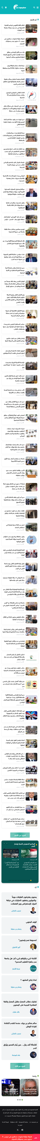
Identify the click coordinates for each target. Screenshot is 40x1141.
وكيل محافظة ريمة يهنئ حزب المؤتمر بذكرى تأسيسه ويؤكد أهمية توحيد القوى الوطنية (13, 539)
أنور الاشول (16, 947)
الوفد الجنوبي (31, 921)
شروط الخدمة (5, 1122)
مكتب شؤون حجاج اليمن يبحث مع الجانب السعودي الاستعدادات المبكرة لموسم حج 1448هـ (14, 670)
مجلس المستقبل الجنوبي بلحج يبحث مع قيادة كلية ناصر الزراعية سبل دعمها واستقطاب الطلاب (13, 326)
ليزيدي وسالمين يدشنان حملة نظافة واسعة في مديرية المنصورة (14, 230)
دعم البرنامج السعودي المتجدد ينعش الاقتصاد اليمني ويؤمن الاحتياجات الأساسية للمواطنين (29, 865)
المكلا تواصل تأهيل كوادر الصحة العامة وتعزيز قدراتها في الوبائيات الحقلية (15, 742)
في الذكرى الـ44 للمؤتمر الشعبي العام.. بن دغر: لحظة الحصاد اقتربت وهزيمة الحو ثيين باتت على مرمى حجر (13, 795)
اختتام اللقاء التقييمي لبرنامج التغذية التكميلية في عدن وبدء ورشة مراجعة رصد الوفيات (14, 27)
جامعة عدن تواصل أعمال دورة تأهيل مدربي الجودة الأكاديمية (14, 459)
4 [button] (26, 880)
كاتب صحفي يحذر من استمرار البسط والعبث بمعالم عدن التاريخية (14, 390)
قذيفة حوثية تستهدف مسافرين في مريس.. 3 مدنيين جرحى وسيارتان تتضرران (14, 41)
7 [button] (21, 880)
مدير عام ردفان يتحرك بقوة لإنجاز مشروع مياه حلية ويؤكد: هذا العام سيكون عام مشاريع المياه (14, 447)
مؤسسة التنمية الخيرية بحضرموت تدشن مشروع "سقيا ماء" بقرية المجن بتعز (13, 364)
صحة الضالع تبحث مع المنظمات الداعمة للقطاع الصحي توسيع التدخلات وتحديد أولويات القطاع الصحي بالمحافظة (13, 136)
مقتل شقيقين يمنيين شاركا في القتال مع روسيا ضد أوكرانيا (13, 618)
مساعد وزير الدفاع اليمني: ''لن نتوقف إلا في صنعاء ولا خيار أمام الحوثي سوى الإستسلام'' (13, 821)
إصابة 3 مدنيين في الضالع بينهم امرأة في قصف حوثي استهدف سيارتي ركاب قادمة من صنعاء (13, 486)
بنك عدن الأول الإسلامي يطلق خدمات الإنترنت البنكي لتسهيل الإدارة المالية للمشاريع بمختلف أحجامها (13, 54)
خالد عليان (16, 1011)
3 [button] (27, 880)
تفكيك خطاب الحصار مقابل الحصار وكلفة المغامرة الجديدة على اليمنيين (20, 1002)
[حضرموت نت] (20, 7)
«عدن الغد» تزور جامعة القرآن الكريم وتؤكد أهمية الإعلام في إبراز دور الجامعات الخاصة (14, 378)
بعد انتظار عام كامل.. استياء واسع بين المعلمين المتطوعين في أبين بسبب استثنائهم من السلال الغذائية (13, 151)
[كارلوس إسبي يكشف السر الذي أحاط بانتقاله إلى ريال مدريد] (11, 1087)
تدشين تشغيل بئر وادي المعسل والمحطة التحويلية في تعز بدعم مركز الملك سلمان (14, 656)
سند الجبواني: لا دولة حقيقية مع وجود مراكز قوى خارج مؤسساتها (13, 578)
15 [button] (9, 880)
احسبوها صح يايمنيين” (28, 939)
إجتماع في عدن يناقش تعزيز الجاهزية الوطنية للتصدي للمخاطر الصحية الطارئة (14, 643)
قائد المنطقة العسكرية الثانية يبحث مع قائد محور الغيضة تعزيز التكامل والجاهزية (13, 243)
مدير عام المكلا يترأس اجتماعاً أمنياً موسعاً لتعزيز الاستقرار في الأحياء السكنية (14, 270)
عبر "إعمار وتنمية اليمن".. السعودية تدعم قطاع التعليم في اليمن (11, 864)
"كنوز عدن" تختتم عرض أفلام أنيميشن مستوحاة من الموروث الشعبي (13, 768)
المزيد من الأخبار (20, 835)
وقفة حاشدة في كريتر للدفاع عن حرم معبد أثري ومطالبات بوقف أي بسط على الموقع (14, 729)
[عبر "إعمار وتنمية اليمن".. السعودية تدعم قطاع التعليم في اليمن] (11, 853)
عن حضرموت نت (33, 1122)
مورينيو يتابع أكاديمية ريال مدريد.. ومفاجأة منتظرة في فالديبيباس (30, 1091)
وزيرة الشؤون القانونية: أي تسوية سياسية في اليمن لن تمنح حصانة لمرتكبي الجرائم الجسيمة (15, 313)
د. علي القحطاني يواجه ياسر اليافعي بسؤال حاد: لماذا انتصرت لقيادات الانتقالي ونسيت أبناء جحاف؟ (14, 756)
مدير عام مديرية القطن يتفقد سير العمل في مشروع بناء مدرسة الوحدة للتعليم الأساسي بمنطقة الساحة (14, 404)
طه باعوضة (16, 1055)
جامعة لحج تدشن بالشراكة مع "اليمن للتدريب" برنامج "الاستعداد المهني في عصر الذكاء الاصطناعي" (13, 605)
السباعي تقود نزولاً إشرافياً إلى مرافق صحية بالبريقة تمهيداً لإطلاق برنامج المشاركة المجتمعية (14, 417)
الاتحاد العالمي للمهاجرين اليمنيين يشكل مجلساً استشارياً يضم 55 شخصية (15, 94)
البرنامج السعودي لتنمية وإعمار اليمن (24, 844)
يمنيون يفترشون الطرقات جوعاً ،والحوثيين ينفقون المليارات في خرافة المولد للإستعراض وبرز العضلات (21, 900)
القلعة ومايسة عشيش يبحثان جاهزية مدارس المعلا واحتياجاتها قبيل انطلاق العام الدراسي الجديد (13, 81)
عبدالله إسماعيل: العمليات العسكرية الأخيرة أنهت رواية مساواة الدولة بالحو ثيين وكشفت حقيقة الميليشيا (13, 191)
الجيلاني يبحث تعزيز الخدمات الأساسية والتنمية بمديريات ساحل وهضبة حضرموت (13, 178)
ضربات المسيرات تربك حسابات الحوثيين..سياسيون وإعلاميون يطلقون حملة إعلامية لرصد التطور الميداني (14, 432)
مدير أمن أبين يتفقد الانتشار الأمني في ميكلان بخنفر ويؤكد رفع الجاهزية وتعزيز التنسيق (14, 499)
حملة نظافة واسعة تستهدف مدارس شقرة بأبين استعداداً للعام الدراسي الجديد (14, 781)
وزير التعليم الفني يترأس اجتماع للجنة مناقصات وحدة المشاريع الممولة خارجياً (13, 630)
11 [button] (15, 880)
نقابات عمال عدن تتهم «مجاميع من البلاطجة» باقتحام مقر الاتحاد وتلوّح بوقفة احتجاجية (14, 513)
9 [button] (18, 880)
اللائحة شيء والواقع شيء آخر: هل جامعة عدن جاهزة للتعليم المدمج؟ (20, 959)
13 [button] (12, 880)
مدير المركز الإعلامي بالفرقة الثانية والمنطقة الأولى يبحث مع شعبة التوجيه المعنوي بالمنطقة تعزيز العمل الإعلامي (14, 698)
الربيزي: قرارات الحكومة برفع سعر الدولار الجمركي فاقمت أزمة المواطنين (13, 351)
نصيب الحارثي (16, 910)
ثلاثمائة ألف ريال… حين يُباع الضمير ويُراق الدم (20, 1046)
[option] (29, 860)
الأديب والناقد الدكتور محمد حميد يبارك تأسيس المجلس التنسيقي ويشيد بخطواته (15, 472)
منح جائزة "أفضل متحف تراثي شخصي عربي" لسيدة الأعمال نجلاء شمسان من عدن (13, 683)
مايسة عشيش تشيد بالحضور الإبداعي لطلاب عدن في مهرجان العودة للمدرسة (14, 164)
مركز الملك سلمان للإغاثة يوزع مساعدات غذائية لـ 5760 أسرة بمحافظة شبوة (13, 68)
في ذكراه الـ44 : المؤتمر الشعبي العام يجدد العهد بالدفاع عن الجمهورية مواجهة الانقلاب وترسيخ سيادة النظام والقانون (13, 714)
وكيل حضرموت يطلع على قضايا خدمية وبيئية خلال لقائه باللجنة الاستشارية (15, 205)
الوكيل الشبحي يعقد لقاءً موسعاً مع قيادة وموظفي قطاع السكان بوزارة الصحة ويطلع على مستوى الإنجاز (14, 283)
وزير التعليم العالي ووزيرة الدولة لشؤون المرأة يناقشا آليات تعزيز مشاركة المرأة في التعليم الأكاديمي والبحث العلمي (14, 298)
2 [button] (29, 880)
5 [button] (24, 880)
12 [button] (13, 880)
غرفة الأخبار (16, 968)
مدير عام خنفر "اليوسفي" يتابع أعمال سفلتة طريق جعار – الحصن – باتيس (14, 217)
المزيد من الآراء (20, 1065)
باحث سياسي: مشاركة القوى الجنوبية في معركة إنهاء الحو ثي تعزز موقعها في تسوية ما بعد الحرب (14, 256)
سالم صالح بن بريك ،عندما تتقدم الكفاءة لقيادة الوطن (20, 1024)
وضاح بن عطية (16, 928)
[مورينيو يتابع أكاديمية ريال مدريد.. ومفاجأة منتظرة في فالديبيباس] (29, 1087)
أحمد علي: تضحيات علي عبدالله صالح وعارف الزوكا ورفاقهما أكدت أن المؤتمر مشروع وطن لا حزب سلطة (13, 108)
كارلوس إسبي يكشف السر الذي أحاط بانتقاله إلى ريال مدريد (11, 1091)
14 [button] (10, 880)
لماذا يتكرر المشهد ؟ (28, 979)
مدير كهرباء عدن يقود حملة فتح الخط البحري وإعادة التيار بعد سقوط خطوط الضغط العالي (14, 121)
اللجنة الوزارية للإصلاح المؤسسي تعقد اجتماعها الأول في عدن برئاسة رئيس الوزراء (13, 552)
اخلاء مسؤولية (13, 1122)
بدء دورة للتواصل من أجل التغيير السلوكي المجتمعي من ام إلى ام (15, 808)
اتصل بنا (20, 1125)
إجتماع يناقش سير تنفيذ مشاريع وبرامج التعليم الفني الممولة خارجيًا (14, 339)
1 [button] (30, 880)
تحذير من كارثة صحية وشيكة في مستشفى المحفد (15, 525)
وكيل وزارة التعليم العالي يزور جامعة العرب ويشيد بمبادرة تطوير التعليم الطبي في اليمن (14, 565)
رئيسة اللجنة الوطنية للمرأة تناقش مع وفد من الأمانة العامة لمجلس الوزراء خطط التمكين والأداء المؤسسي (13, 591)
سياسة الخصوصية (23, 1122)
